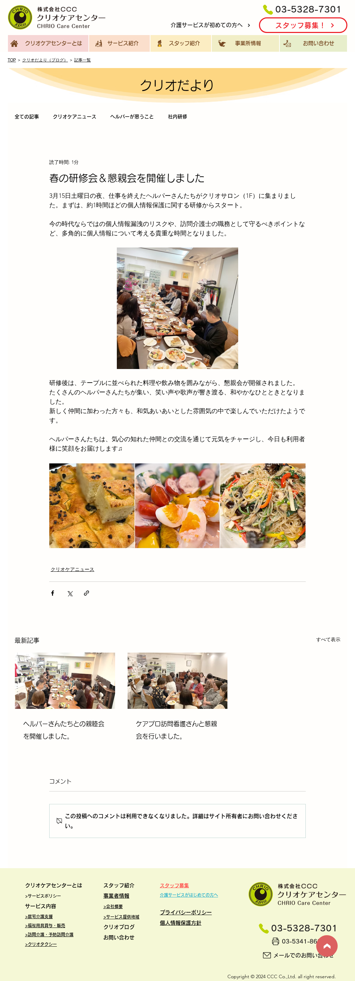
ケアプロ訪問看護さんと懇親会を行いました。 (176, 730)
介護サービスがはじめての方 (187, 895)
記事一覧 (82, 60)
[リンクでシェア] (86, 593)
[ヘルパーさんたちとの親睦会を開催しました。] (65, 681)
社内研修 (177, 116)
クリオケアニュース (74, 116)
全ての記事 (27, 116)
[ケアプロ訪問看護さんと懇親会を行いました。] (178, 681)
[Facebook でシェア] (52, 593)
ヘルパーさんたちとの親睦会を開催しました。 (63, 730)
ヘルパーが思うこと (132, 116)
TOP (12, 60)
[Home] (327, 946)
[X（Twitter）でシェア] (69, 593)
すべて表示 (328, 639)
